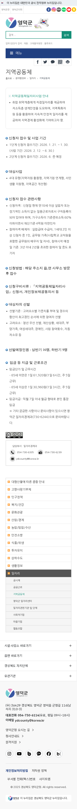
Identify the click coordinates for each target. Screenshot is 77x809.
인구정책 (17, 497)
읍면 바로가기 (13, 656)
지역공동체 (18, 594)
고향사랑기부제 (21, 489)
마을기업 (17, 622)
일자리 (15, 573)
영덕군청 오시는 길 (18, 730)
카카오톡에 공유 (52, 62)
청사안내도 (13, 736)
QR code (60, 62)
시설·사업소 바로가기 (17, 646)
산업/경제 (17, 519)
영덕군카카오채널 (74, 9)
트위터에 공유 (45, 62)
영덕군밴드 (58, 9)
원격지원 (11, 742)
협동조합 (17, 628)
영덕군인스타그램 (53, 9)
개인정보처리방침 (17, 771)
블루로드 (48, 43)
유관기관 (10, 676)
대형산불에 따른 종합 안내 (27, 481)
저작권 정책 (39, 771)
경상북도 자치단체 (16, 666)
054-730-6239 (53, 452)
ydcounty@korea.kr (27, 459)
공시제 (16, 580)
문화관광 (17, 512)
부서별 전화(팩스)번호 (21, 779)
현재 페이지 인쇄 (67, 62)
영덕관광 (5, 10)
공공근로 (17, 587)
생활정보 (17, 565)
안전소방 (17, 535)
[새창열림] (14, 434)
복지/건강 (17, 504)
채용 (26, 43)
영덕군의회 (17, 10)
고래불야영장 (36, 43)
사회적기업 (18, 615)
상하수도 (17, 558)
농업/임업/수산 (21, 527)
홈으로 (9, 78)
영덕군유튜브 (69, 9)
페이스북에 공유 (37, 62)
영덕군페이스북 (48, 9)
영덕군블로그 (63, 9)
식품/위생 (17, 542)
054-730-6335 (25, 452)
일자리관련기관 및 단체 (25, 608)
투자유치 (17, 550)
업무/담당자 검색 (14, 43)
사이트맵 (44, 779)
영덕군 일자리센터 (22, 601)
